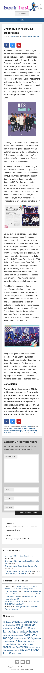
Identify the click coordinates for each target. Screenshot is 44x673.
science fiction (9, 644)
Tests (29, 426)
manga (8, 637)
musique (19, 431)
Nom (7, 489)
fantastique (10, 631)
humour (34, 631)
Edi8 (18, 628)
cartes (13, 628)
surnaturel (37, 647)
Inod (21, 36)
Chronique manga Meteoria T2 (15, 573)
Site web (9, 507)
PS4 (18, 641)
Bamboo (12, 625)
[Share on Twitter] (12, 47)
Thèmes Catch (28, 669)
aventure (6, 625)
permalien (33, 433)
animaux (34, 621)
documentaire (18, 428)
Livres (24, 426)
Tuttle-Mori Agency (13, 650)
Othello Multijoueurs (12, 596)
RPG (33, 641)
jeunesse (14, 635)
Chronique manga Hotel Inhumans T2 (18, 571)
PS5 (23, 641)
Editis (25, 627)
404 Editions (7, 622)
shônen (7, 647)
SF (23, 644)
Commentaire (11, 456)
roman (28, 641)
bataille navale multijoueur (14, 601)
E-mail (8, 498)
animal (27, 621)
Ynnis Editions (9, 433)
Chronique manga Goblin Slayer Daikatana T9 (21, 566)
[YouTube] (23, 662)
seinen (19, 644)
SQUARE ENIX (22, 647)
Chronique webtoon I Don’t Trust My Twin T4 (20, 556)
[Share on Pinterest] (18, 47)
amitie (21, 622)
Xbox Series (18, 653)
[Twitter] (17, 662)
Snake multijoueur (11, 591)
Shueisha (29, 644)
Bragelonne (7, 628)
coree (11, 428)
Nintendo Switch (20, 638)
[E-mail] (28, 662)
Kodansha (20, 635)
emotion (33, 628)
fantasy (24, 631)
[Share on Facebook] (6, 47)
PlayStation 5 (9, 641)
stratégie (31, 647)
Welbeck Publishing (30, 431)
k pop (26, 428)
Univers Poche (30, 650)
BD (33, 624)
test (5, 650)
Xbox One (8, 653)
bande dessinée (23, 624)
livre (39, 635)
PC (28, 638)
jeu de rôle (6, 635)
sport (14, 647)
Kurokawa (30, 634)
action (15, 621)
